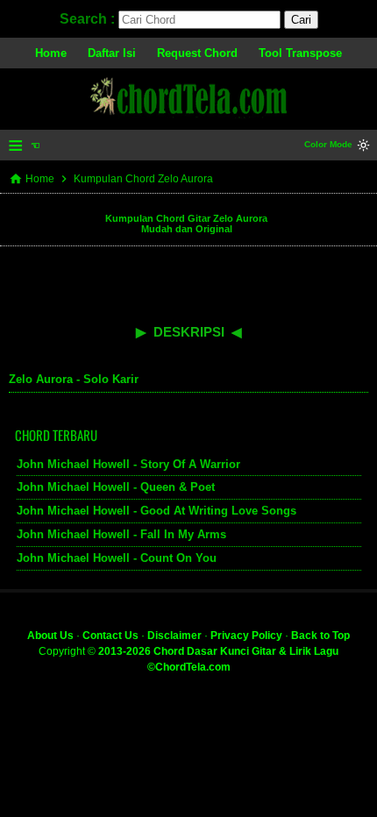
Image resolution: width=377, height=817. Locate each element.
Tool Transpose (300, 53)
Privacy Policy (246, 635)
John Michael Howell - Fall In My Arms (121, 534)
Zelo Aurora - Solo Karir (74, 379)
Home (51, 53)
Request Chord (197, 53)
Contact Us (110, 635)
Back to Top (320, 635)
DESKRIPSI (188, 331)
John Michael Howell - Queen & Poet (116, 487)
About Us (50, 635)
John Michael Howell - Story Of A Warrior (128, 464)
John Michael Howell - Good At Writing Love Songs (156, 510)
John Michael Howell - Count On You (117, 558)
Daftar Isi (112, 53)
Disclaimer (174, 635)
